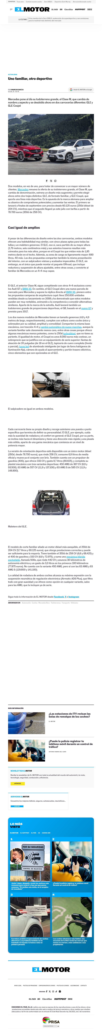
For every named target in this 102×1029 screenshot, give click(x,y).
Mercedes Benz (44, 603)
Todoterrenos (56, 603)
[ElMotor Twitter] (50, 992)
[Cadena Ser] (89, 9)
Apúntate (17, 783)
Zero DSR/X (48, 2)
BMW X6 (70, 292)
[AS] (61, 9)
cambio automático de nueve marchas (61, 326)
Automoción (26, 603)
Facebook (59, 597)
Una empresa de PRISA (51, 1020)
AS (39, 833)
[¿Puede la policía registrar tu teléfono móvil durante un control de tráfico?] (26, 751)
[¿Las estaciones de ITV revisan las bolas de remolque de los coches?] (26, 723)
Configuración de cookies (47, 985)
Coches (34, 603)
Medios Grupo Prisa (51, 1026)
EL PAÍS (33, 833)
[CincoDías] (68, 9)
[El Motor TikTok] (56, 992)
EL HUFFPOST (24, 833)
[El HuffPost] (80, 9)
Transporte (66, 603)
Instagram (73, 597)
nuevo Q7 (86, 308)
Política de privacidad (30, 985)
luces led (24, 346)
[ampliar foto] (51, 387)
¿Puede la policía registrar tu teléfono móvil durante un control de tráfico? (71, 744)
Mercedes (23, 189)
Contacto (83, 985)
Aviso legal (18, 985)
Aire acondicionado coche (82, 2)
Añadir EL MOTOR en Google (82, 90)
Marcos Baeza (17, 90)
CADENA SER (46, 833)
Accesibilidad (74, 985)
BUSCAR (17, 806)
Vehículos (74, 603)
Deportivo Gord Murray (63, 2)
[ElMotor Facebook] (46, 991)
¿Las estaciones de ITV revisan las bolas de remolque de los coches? (70, 715)
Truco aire (20, 2)
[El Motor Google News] (60, 991)
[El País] (54, 9)
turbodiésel (69, 333)
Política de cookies (63, 985)
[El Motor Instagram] (53, 992)
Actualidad (12, 74)
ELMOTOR (14, 833)
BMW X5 (26, 288)
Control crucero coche (34, 2)
